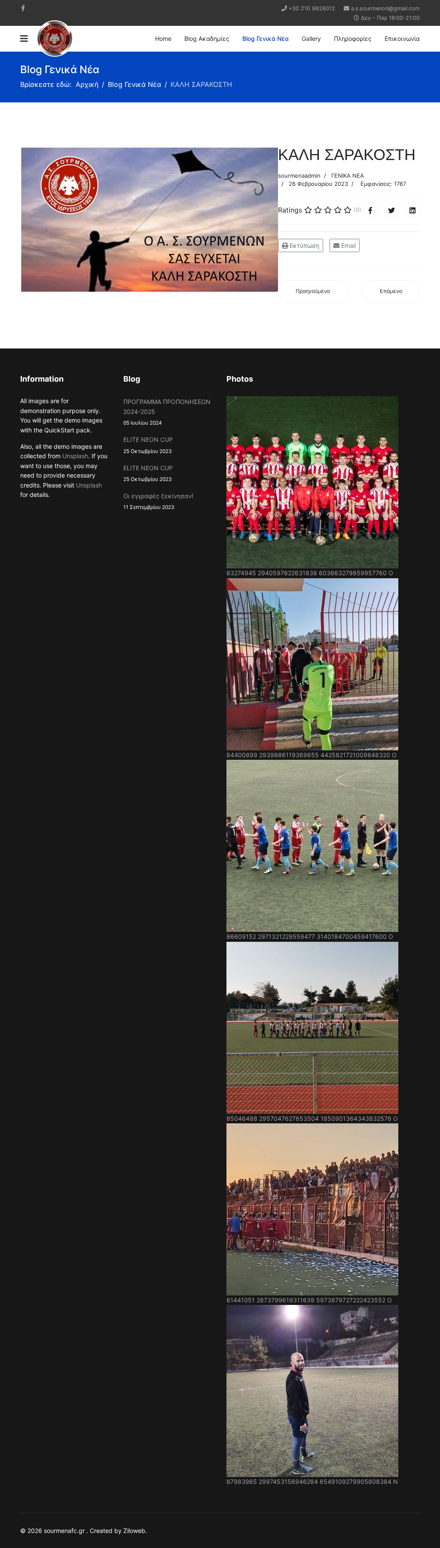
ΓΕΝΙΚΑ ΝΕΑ (347, 175)
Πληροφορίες (353, 38)
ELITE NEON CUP (148, 445)
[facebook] (23, 8)
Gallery (311, 38)
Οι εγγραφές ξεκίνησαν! (158, 501)
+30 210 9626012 (312, 8)
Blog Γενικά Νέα (265, 38)
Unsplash (75, 455)
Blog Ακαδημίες (206, 38)
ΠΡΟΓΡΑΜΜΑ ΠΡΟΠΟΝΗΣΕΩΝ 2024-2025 (167, 412)
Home (163, 38)
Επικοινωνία (402, 38)
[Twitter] (391, 210)
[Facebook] (370, 210)
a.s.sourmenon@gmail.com (385, 8)
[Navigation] (24, 39)
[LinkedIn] (412, 210)
